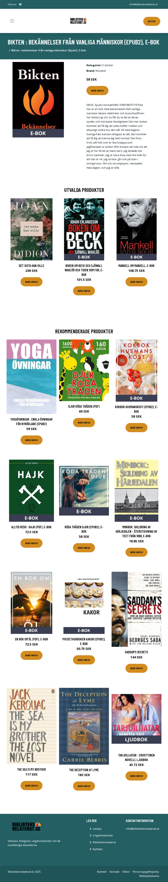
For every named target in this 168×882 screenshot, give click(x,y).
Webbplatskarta (149, 876)
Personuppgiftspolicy (146, 872)
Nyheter (98, 849)
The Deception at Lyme (84, 770)
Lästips (97, 829)
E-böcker (107, 65)
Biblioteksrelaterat (104, 842)
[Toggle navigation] (12, 21)
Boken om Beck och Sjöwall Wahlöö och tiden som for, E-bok (84, 270)
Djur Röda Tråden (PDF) (84, 406)
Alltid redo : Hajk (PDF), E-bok (31, 527)
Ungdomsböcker (103, 835)
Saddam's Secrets (136, 652)
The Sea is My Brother (31, 769)
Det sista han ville (31, 265)
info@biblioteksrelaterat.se (143, 4)
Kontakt (114, 872)
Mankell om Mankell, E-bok (136, 265)
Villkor (126, 872)
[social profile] (20, 4)
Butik (152, 21)
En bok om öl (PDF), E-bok (31, 639)
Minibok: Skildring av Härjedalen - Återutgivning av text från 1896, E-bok (136, 531)
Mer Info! (97, 90)
